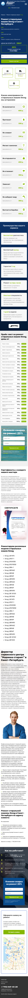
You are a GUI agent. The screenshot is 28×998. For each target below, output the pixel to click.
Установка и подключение (8, 395)
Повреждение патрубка (7, 376)
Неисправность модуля (7, 370)
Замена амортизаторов (7, 392)
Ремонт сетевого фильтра (8, 389)
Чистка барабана (6, 418)
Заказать (24, 343)
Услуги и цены (4, 981)
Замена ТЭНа (5, 358)
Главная (3, 14)
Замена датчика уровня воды (9, 361)
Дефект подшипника (7, 349)
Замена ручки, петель (7, 415)
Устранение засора (6, 373)
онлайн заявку (13, 855)
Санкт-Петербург (21, 1)
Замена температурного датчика (7, 380)
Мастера (3, 983)
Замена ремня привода (7, 383)
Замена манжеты (6, 352)
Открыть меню (26, 4)
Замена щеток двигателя (8, 355)
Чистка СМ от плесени (7, 421)
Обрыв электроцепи (7, 386)
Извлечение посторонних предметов (8, 409)
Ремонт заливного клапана (8, 364)
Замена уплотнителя (7, 401)
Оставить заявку (14, 932)
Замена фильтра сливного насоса (8, 405)
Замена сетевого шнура (7, 412)
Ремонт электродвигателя (8, 346)
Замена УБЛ (5, 398)
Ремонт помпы (5, 343)
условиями (20, 457)
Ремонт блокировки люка (8, 367)
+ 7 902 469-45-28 (17, 856)
